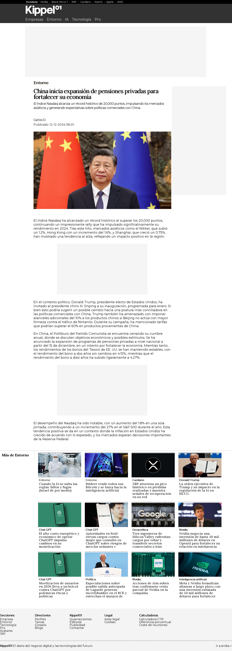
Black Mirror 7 (60, 1)
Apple (109, 1)
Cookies (109, 622)
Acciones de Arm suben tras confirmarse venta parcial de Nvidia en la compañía (150, 588)
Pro (98, 19)
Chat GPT (45, 529)
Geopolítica (140, 529)
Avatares (6, 630)
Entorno (54, 19)
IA (67, 19)
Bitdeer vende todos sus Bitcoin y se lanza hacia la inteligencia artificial (106, 487)
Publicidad (77, 625)
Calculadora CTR (151, 619)
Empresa (6, 619)
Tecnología (81, 19)
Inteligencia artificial (192, 579)
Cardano (85, 1)
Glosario (40, 625)
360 (2, 633)
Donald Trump (189, 480)
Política (91, 579)
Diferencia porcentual (155, 622)
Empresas (34, 19)
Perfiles (40, 619)
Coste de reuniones (153, 625)
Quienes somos (81, 619)
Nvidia (44, 1)
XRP (74, 1)
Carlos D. (40, 120)
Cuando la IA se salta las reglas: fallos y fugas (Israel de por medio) (58, 487)
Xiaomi (98, 1)
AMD (120, 1)
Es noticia (31, 1)
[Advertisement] (116, 52)
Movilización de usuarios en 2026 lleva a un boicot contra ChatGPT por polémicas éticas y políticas (59, 589)
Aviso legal (112, 619)
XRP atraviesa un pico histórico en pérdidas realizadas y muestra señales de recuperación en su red (151, 490)
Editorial (76, 622)
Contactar (77, 628)
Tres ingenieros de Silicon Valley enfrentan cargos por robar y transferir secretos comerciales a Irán (151, 540)
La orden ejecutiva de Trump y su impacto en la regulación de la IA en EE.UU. (199, 489)
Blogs (39, 628)
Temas (39, 622)
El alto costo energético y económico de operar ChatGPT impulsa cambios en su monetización (59, 540)
